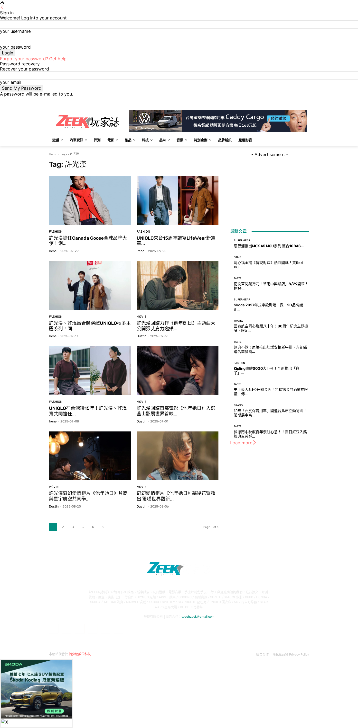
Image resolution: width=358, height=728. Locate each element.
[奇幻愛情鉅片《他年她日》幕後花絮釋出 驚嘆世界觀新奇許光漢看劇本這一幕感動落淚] (177, 456)
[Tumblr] (105, 628)
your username (15, 31)
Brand (238, 405)
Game (237, 257)
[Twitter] (293, 100)
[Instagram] (286, 100)
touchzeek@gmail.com (198, 616)
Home (53, 154)
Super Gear (242, 240)
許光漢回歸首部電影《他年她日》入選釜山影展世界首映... (176, 411)
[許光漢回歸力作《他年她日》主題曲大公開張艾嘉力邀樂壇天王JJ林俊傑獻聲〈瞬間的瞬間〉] (177, 285)
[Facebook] (279, 100)
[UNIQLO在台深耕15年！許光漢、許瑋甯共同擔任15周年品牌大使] (90, 370)
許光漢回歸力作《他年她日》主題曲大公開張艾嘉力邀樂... (176, 326)
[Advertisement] (269, 187)
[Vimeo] (299, 100)
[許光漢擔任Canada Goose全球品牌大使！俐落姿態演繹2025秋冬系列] (90, 200)
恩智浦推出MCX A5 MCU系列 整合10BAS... (269, 246)
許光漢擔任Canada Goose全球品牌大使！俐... (88, 240)
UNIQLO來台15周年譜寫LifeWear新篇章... (176, 240)
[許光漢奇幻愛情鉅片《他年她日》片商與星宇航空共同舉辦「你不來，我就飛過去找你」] (90, 456)
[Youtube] (306, 100)
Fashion (55, 231)
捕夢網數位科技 (80, 654)
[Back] (2, 7)
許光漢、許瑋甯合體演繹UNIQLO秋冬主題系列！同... (90, 326)
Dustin (141, 336)
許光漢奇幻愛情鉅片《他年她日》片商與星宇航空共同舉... (88, 496)
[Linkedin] (79, 628)
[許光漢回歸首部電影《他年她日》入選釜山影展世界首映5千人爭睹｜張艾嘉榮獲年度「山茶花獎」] (177, 370)
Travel (238, 320)
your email (10, 82)
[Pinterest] (92, 628)
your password (15, 47)
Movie (141, 316)
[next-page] (103, 527)
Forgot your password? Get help (33, 58)
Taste (238, 278)
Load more (241, 442)
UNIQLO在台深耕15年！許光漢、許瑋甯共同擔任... (88, 411)
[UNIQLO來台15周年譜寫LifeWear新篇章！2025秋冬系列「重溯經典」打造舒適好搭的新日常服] (177, 200)
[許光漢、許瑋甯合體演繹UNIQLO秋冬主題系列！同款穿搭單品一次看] (90, 285)
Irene (53, 251)
